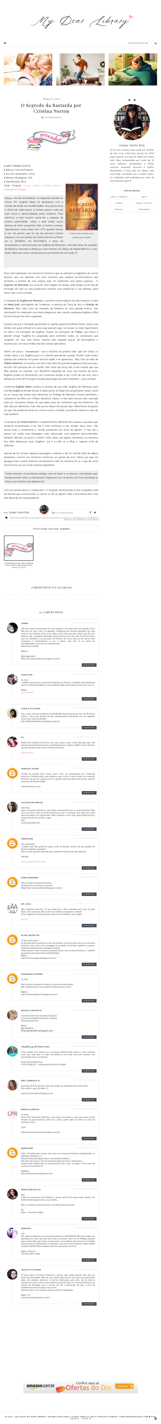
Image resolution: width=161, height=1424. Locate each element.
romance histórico (88, 520)
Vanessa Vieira (30, 769)
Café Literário (119, 197)
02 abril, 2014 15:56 (86, 1109)
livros (65, 518)
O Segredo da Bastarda (84, 518)
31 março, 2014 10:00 (85, 623)
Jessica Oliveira (31, 1270)
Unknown (27, 839)
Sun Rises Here (27, 693)
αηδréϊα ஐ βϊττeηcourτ (35, 1047)
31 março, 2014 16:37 (85, 737)
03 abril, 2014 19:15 (86, 1189)
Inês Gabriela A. (31, 1081)
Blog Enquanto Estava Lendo (33, 862)
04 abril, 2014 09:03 (86, 1228)
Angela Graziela (31, 1010)
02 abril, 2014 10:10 (86, 973)
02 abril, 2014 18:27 (86, 1148)
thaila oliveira (31, 708)
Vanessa (26, 1228)
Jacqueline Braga (32, 802)
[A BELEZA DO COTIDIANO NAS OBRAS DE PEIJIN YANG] (132, 69)
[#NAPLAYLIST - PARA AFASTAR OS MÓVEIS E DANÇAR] (80, 69)
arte (144, 197)
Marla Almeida (30, 1109)
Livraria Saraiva (52, 185)
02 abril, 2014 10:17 (86, 1010)
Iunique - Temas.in (81, 1418)
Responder (89, 665)
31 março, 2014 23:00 (85, 802)
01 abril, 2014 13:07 (86, 877)
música (119, 209)
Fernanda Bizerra (32, 974)
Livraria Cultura (31, 185)
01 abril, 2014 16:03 (86, 903)
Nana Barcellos (31, 1189)
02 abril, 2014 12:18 (86, 1046)
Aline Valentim (30, 935)
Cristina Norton (19, 518)
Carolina (27, 675)
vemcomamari (29, 878)
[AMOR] (28, 69)
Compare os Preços (15, 189)
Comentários (53, 117)
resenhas (69, 520)
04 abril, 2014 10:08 (86, 1269)
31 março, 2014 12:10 (85, 674)
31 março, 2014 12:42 (85, 708)
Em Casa (26, 904)
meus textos (144, 203)
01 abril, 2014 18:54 (86, 935)
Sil (22, 737)
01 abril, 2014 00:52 (86, 838)
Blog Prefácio (27, 753)
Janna (24, 623)
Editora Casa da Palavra (45, 518)
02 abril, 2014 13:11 (86, 1080)
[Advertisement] (130, 267)
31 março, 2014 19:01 (85, 768)
